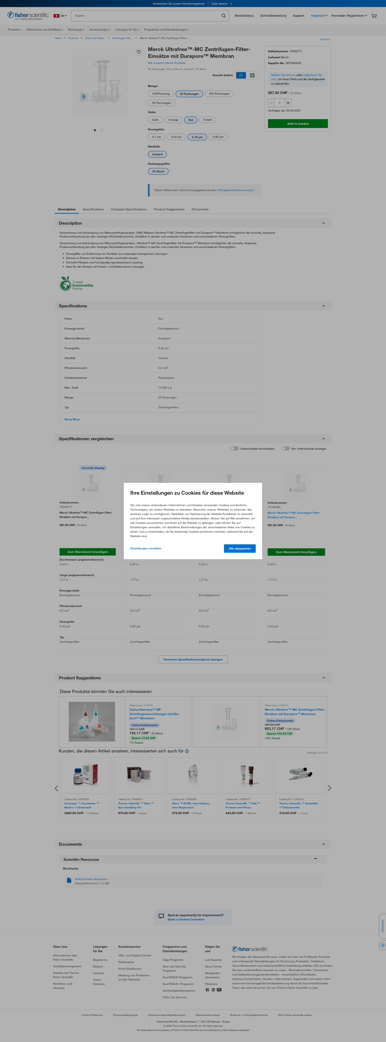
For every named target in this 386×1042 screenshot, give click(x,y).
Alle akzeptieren (240, 548)
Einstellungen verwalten (145, 548)
